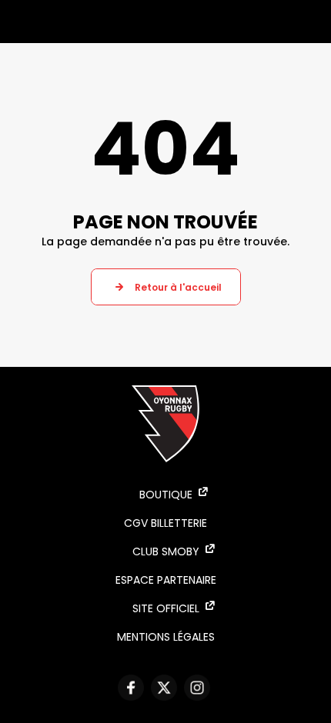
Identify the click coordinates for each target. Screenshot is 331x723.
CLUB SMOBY (165, 551)
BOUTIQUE (165, 494)
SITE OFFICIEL (165, 608)
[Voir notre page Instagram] (199, 687)
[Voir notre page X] (166, 687)
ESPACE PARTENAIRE (165, 580)
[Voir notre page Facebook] (133, 687)
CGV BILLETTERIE (165, 523)
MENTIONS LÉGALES (166, 637)
